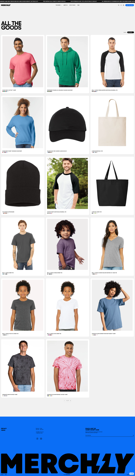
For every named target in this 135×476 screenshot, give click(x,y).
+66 (7, 91)
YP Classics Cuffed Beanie (8, 211)
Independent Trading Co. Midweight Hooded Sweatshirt (60, 90)
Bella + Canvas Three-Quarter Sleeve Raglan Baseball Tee (104, 90)
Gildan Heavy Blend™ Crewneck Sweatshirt (12, 151)
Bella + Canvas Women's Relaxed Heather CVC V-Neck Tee (104, 272)
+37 (52, 152)
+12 (52, 395)
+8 (52, 91)
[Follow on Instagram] (41, 439)
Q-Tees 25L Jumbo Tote (97, 211)
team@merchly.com (40, 431)
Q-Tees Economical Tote (97, 151)
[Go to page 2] (70, 400)
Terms (3, 430)
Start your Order (129, 5)
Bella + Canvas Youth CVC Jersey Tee (10, 333)
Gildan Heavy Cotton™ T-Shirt (9, 90)
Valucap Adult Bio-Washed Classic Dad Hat (57, 151)
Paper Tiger (67, 474)
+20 (97, 152)
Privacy (4, 428)
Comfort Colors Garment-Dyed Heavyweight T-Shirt (104, 333)
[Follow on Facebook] (37, 439)
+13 (97, 91)
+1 (7, 395)
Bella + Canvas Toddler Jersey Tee (54, 272)
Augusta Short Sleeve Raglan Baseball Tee (56, 211)
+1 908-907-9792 (39, 433)
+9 (7, 152)
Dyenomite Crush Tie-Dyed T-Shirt (9, 394)
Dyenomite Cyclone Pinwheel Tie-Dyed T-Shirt (57, 394)
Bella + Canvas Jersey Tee (8, 272)
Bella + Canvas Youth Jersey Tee (54, 333)
